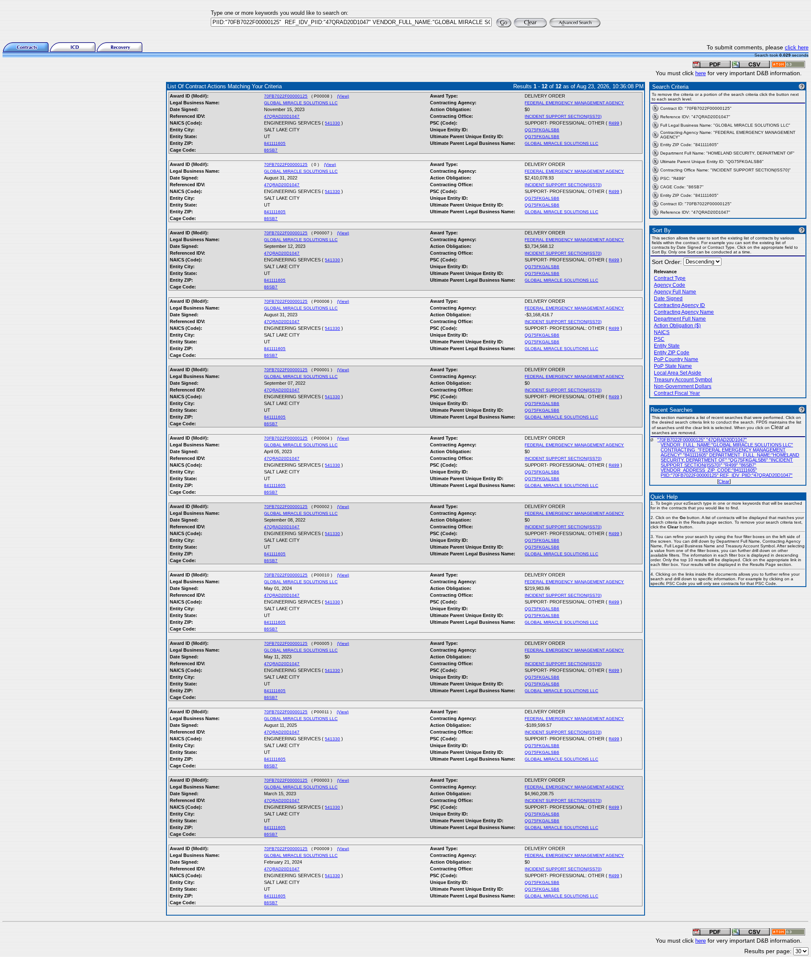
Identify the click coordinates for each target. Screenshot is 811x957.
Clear (723, 481)
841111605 (275, 143)
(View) (343, 96)
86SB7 (271, 150)
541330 (332, 123)
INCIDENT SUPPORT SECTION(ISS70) (563, 116)
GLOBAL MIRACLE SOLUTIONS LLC (300, 103)
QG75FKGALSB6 (542, 130)
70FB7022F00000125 (286, 96)
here (700, 73)
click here (796, 47)
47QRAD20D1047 (281, 116)
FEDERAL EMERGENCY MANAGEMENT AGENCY (574, 103)
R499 (614, 123)
